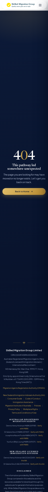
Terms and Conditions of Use (24, 413)
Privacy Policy (14, 409)
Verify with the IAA (37, 464)
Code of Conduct (33, 398)
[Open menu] (40, 5)
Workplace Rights (30, 409)
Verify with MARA (37, 432)
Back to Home (22, 191)
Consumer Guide (14, 398)
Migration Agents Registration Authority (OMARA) (24, 388)
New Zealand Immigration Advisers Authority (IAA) (24, 395)
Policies (37, 405)
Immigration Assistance (23, 402)
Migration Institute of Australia (18, 405)
